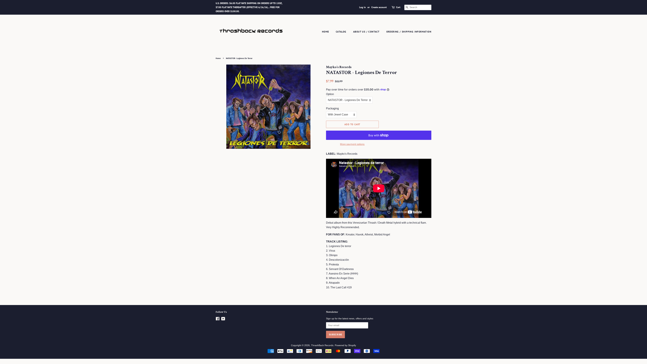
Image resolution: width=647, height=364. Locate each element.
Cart (398, 7)
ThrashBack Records (322, 345)
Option (330, 94)
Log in (362, 7)
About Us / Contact (366, 31)
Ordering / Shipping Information (408, 31)
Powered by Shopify (345, 345)
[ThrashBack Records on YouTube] (223, 319)
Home (325, 31)
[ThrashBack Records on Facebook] (218, 319)
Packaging (332, 108)
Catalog (341, 31)
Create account (379, 7)
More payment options (352, 144)
